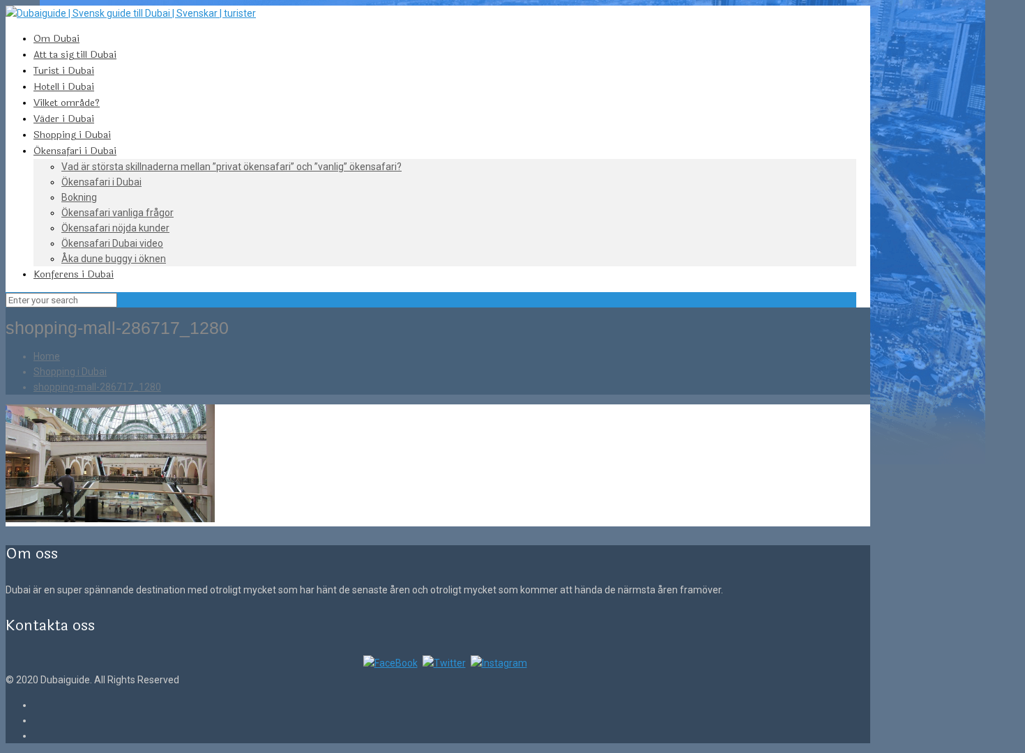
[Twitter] (444, 663)
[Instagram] (499, 663)
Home (46, 356)
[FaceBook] (390, 663)
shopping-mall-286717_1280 (97, 387)
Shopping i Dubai (70, 371)
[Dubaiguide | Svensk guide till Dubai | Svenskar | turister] (131, 13)
